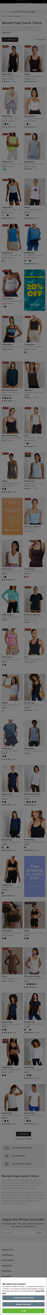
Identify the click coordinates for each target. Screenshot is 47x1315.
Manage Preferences (23, 1304)
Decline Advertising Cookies (23, 1297)
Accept (23, 1310)
